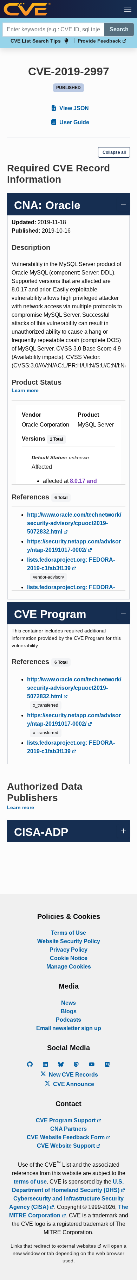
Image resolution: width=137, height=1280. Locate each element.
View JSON (73, 108)
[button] (128, 9)
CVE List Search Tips (36, 41)
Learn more (25, 390)
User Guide (73, 122)
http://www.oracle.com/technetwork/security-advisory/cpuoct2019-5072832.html (74, 523)
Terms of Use (68, 933)
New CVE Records (72, 1075)
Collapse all (114, 152)
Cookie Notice (68, 958)
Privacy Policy (68, 950)
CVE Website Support (66, 1146)
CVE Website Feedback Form (66, 1137)
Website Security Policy (68, 941)
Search (119, 29)
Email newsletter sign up (68, 1028)
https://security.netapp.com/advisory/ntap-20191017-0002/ (74, 545)
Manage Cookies (68, 967)
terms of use (30, 1182)
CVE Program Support (66, 1120)
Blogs (69, 1011)
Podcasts (68, 1020)
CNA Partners (68, 1129)
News (68, 1003)
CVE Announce (73, 1084)
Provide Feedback (100, 41)
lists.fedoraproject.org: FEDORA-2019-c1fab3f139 (71, 564)
